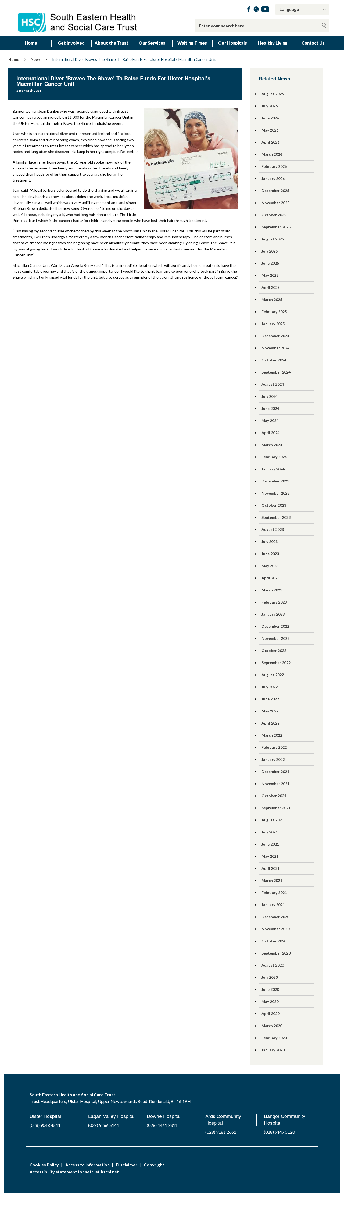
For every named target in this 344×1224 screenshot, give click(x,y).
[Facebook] (248, 10)
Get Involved (71, 42)
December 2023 (275, 481)
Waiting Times (192, 42)
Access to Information (87, 1164)
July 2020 (269, 977)
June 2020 (270, 989)
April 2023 (270, 578)
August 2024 (272, 384)
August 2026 (272, 93)
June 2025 (270, 263)
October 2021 (273, 795)
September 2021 (276, 808)
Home (31, 42)
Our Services (152, 42)
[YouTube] (265, 10)
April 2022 (270, 723)
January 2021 (273, 904)
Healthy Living (273, 42)
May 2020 (269, 1001)
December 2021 (275, 771)
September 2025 (276, 227)
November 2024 (275, 348)
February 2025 (274, 311)
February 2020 (274, 1037)
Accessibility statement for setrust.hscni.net (74, 1171)
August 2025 (272, 239)
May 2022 (269, 711)
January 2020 (273, 1050)
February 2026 (274, 166)
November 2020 (275, 929)
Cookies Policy (44, 1164)
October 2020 (273, 941)
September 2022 (276, 662)
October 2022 (273, 650)
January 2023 (273, 614)
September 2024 (276, 372)
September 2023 (276, 517)
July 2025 (269, 251)
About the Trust (111, 42)
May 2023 (269, 565)
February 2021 (274, 892)
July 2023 (269, 541)
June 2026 (270, 118)
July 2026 (269, 106)
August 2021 (272, 820)
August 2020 (272, 965)
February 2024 (274, 457)
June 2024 (270, 408)
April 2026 (270, 142)
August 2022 (272, 674)
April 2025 (270, 287)
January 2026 (273, 178)
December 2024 (275, 336)
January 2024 (273, 469)
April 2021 (270, 868)
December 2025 (275, 190)
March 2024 (271, 444)
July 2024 (269, 396)
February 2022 (274, 747)
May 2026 (269, 130)
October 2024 (273, 360)
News (36, 59)
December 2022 (275, 626)
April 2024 (270, 432)
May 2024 (269, 420)
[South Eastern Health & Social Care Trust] (77, 18)
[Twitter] (256, 10)
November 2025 (275, 202)
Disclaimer (126, 1164)
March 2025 (271, 299)
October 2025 (273, 214)
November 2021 (275, 783)
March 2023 (271, 590)
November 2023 (275, 493)
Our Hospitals (232, 42)
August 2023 (272, 529)
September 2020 (276, 953)
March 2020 (271, 1025)
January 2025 (273, 323)
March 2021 (271, 880)
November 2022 (275, 638)
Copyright (154, 1164)
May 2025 (269, 275)
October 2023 (273, 505)
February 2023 (274, 602)
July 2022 (269, 686)
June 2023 (270, 553)
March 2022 (271, 735)
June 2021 (270, 844)
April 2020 (270, 1013)
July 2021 (269, 832)
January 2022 (273, 759)
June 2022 (270, 699)
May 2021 (269, 856)
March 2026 (271, 154)
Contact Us (313, 42)
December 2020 (275, 916)
